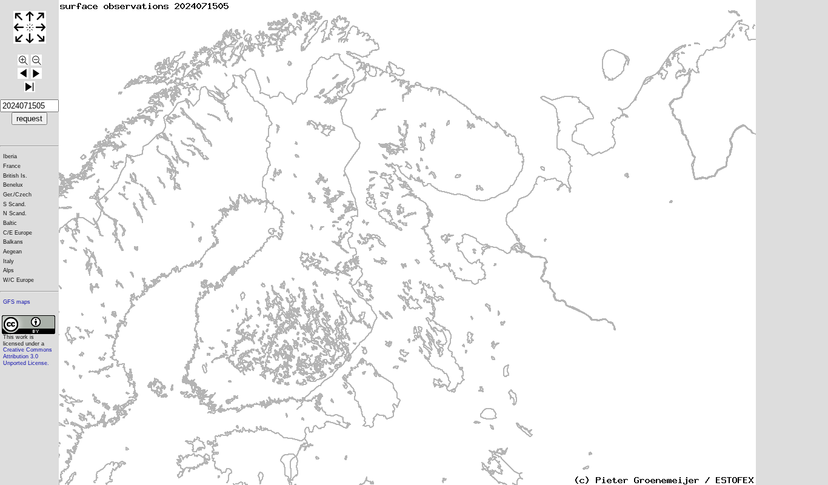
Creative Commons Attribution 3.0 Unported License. (27, 356)
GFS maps (16, 302)
